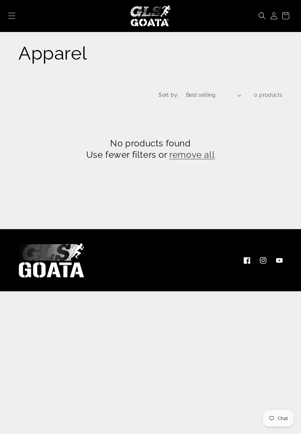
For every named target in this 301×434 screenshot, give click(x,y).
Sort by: (168, 95)
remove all (192, 154)
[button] (12, 16)
